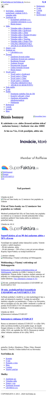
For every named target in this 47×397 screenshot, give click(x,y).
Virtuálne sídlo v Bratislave (21, 28)
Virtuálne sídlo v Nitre (19, 37)
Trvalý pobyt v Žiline (19, 76)
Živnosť (9, 54)
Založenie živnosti (13, 385)
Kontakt (9, 109)
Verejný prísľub (12, 369)
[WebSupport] (6, 172)
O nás (39, 8)
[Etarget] (4, 174)
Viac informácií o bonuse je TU (25, 279)
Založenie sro (11, 17)
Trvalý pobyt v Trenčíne (20, 81)
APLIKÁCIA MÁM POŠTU (22, 46)
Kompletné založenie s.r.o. (21, 20)
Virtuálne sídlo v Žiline (19, 33)
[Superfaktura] (20, 170)
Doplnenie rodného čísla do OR (23, 94)
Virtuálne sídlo (11, 381)
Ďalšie (8, 92)
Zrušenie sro (10, 50)
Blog (38, 13)
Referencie (41, 6)
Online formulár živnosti (20, 68)
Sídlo (8, 26)
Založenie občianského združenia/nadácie (19, 99)
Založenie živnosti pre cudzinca (23, 59)
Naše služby (10, 87)
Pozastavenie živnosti (19, 65)
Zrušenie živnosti (17, 63)
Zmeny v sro (10, 48)
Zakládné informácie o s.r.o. (21, 22)
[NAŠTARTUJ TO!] (8, 179)
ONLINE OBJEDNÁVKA (21, 44)
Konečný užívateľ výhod (20, 96)
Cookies (9, 367)
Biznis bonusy (16, 24)
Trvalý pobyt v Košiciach (20, 74)
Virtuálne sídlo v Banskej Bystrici (23, 35)
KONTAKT (41, 15)
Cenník (39, 10)
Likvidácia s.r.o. (17, 52)
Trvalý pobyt (11, 72)
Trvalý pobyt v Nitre (18, 78)
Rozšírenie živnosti (18, 61)
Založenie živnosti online (20, 57)
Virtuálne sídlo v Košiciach (21, 30)
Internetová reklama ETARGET (17, 319)
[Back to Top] (2, 336)
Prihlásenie (15, 102)
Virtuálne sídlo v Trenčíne (20, 39)
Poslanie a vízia (12, 363)
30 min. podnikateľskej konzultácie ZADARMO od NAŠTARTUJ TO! (18, 291)
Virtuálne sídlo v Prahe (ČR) (21, 41)
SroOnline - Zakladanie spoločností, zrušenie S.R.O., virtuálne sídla (17, 13)
